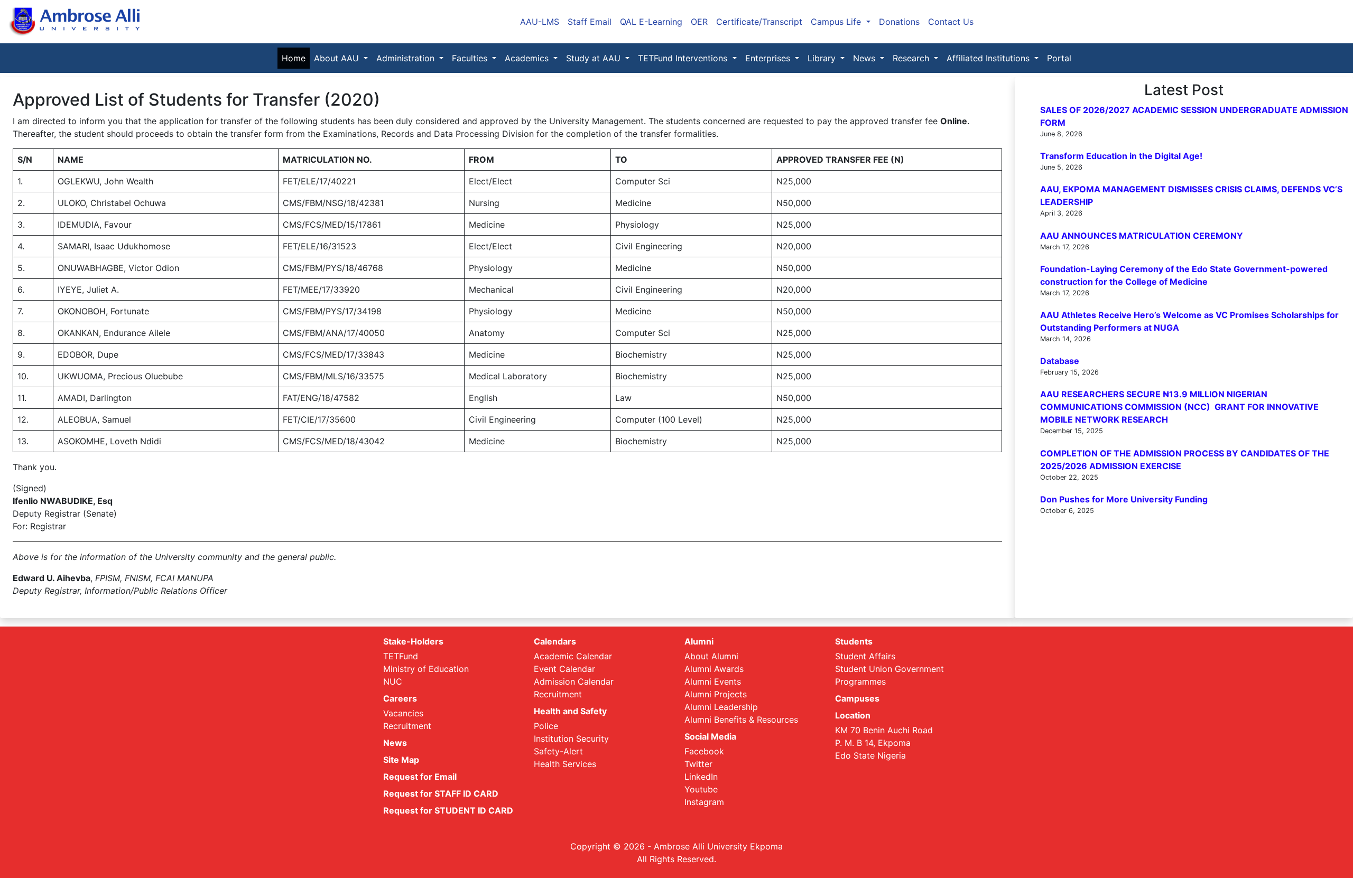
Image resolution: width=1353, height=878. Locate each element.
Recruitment (407, 726)
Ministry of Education (426, 669)
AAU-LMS (539, 21)
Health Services (565, 764)
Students (854, 641)
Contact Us (951, 21)
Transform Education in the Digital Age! (1121, 156)
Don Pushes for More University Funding (1124, 499)
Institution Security (571, 738)
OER (699, 21)
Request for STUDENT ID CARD (448, 810)
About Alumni (711, 656)
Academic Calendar (573, 656)
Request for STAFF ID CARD (440, 793)
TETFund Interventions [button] (684, 58)
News (395, 742)
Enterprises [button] (769, 58)
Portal (1059, 58)
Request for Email (420, 776)
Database (1059, 361)
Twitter (698, 764)
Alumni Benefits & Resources (741, 719)
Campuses (857, 698)
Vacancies (403, 713)
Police (546, 726)
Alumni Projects (715, 694)
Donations (899, 21)
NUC (392, 681)
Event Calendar (564, 669)
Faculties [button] (471, 58)
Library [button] (823, 58)
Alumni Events (712, 681)
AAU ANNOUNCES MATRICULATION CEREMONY (1141, 235)
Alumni (698, 641)
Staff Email (589, 21)
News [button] (865, 58)
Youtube (701, 789)
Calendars (555, 641)
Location (852, 715)
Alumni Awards (714, 669)
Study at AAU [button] (594, 58)
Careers (400, 698)
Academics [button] (528, 58)
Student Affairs (865, 656)
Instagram (704, 802)
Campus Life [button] (837, 21)
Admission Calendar (574, 681)
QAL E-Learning (651, 21)
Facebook (704, 751)
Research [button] (912, 58)
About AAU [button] (338, 58)
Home (296, 58)
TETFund (400, 656)
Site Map (401, 759)
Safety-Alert (558, 751)
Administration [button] (406, 58)
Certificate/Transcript (759, 21)
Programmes (860, 681)
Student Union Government (889, 669)
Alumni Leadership (721, 707)
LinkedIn (701, 776)
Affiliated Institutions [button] (989, 58)
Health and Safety (570, 711)
